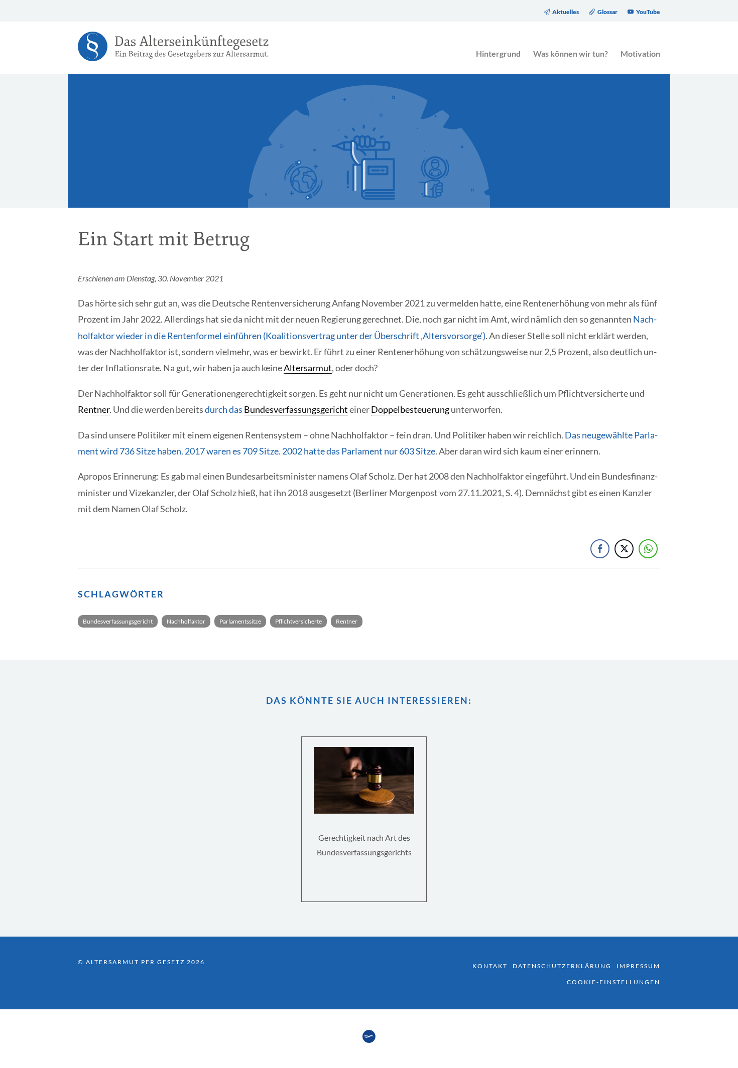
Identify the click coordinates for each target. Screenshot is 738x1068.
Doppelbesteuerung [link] (410, 409)
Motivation (640, 53)
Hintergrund (498, 53)
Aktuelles (565, 12)
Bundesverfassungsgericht (118, 621)
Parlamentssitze (240, 621)
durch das (224, 409)
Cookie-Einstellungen (613, 982)
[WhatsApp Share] (648, 548)
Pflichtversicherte (298, 621)
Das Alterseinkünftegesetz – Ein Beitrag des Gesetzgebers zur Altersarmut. (168, 53)
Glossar (607, 12)
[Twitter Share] (624, 548)
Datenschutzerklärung (562, 966)
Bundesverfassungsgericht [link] (296, 409)
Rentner (346, 621)
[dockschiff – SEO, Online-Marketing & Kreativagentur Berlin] (369, 1039)
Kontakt (490, 966)
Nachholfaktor (186, 621)
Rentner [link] (93, 409)
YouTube (648, 12)
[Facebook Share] (599, 548)
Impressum (638, 966)
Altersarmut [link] (308, 367)
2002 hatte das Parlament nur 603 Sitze (358, 450)
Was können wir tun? (570, 53)
